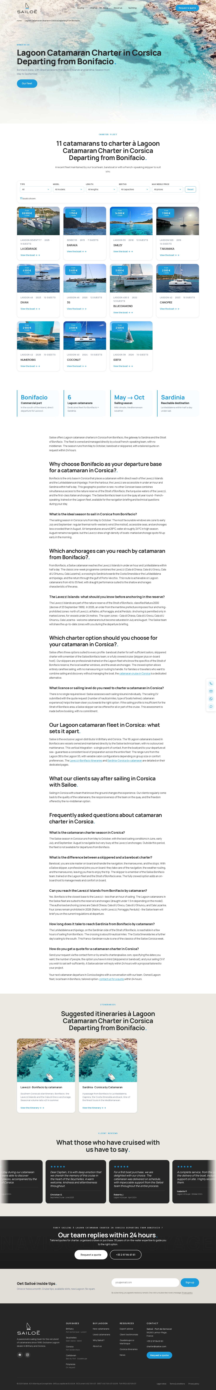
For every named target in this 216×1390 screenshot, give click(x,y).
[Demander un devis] (211, 706)
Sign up (190, 1282)
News (122, 1355)
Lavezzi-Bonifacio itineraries (86, 760)
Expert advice (126, 1328)
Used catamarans (101, 1334)
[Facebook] (20, 1355)
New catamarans (101, 1328)
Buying (80, 7)
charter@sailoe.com (156, 1346)
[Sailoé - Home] (39, 1328)
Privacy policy (187, 1292)
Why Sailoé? (98, 1340)
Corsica (69, 1346)
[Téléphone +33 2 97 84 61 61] (211, 683)
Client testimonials (129, 1334)
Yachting (132, 7)
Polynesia (70, 1364)
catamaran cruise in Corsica (134, 673)
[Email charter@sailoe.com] (211, 691)
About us (118, 7)
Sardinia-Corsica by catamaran (124, 760)
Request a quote (187, 8)
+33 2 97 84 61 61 (125, 1254)
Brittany (69, 1328)
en (171, 8)
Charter (93, 7)
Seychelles (71, 1337)
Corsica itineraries (129, 1349)
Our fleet (27, 83)
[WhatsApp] (211, 699)
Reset (190, 189)
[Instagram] (27, 1355)
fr (164, 8)
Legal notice (161, 1383)
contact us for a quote (111, 979)
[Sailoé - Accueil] (34, 8)
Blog (105, 7)
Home (19, 20)
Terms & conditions (177, 1383)
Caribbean (71, 1355)
